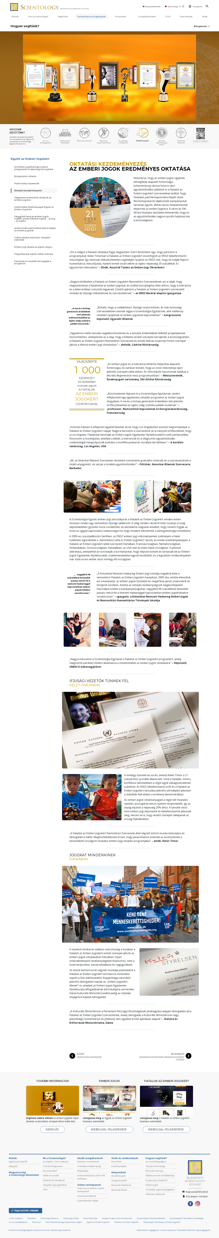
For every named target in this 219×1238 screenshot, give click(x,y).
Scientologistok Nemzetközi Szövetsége (186, 1218)
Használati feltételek (186, 1230)
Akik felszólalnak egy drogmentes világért (64, 1222)
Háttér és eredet (51, 1175)
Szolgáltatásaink (147, 16)
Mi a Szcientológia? (38, 16)
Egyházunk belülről (18, 1161)
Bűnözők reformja (154, 1170)
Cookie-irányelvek (168, 1230)
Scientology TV (174, 6)
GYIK (168, 16)
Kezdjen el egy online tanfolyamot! (117, 1218)
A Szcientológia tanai (53, 1166)
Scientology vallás (71, 1218)
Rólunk (15, 16)
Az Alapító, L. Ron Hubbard (55, 1161)
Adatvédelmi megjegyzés (148, 1230)
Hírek (205, 16)
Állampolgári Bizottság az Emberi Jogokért (161, 1222)
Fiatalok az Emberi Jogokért (126, 1222)
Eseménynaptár (118, 1166)
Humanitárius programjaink (91, 16)
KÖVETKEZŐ (177, 1054)
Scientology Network (50, 1218)
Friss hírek (116, 1161)
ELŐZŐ (80, 1054)
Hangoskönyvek (119, 1180)
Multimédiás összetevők (89, 1057)
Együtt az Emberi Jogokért (30, 158)
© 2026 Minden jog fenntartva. (40, 1230)
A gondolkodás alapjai (87, 1200)
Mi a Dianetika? (50, 1170)
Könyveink (121, 16)
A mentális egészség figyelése (160, 1189)
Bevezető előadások (121, 1185)
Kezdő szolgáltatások (90, 1158)
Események (186, 16)
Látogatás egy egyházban (55, 1184)
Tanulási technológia (155, 1166)
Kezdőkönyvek (118, 1175)
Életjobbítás (82, 1170)
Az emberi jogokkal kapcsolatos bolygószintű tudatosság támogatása (33, 168)
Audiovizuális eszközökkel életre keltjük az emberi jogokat (35, 229)
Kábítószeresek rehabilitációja (160, 1175)
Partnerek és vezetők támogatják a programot (32, 262)
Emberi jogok (152, 1184)
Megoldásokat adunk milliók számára (33, 254)
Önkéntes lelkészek (155, 1194)
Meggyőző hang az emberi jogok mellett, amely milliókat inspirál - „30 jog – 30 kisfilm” (34, 218)
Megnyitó (13, 1166)
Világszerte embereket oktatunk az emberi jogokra (161, 1058)
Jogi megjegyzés (203, 1230)
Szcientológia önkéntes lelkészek (151, 1218)
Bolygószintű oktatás (25, 176)
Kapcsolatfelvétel (152, 6)
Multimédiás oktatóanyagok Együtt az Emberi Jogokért (34, 208)
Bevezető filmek (119, 1189)
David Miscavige (90, 1218)
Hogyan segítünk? (24, 26)
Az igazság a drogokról (156, 1180)
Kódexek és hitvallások (54, 1180)
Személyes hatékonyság (89, 1166)
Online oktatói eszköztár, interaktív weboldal (32, 238)
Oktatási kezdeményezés (28, 190)
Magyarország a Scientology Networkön (24, 1173)
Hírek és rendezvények (124, 1158)
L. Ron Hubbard (16, 1218)
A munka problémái (86, 1195)
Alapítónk (63, 16)
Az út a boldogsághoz (156, 1161)
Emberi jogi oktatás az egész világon (33, 247)
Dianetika (31, 1218)
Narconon (36, 1222)
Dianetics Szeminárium (88, 1161)
